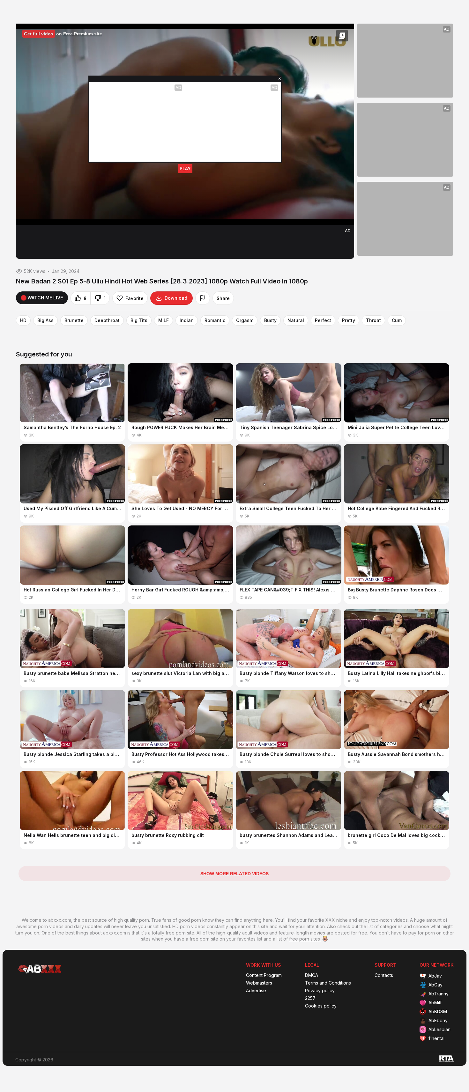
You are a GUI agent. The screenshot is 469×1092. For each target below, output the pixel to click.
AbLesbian (439, 1029)
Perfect (323, 320)
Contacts (384, 975)
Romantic (215, 320)
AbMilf (435, 1002)
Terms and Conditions (328, 983)
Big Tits (138, 320)
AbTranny (438, 993)
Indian (187, 320)
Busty (270, 320)
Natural (295, 320)
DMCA (311, 975)
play (185, 168)
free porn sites (305, 939)
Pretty (348, 320)
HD (23, 320)
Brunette (74, 320)
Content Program (264, 975)
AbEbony (438, 1020)
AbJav (435, 975)
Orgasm (244, 320)
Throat (373, 320)
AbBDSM (437, 1011)
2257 (310, 998)
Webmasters (259, 983)
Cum (397, 320)
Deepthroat (107, 320)
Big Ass (45, 320)
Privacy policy (320, 990)
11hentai (436, 1038)
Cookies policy (321, 1005)
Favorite (134, 298)
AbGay (435, 984)
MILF (163, 320)
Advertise (256, 990)
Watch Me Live (45, 297)
